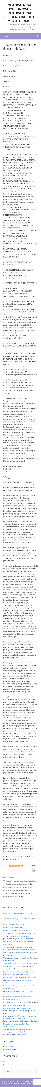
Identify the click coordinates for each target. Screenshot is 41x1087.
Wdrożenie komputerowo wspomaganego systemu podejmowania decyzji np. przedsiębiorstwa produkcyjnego (17, 1032)
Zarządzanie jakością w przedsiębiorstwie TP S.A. (20, 919)
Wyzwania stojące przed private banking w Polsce (20, 933)
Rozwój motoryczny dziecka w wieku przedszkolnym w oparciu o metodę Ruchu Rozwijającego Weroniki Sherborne (18, 887)
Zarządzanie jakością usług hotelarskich (17, 930)
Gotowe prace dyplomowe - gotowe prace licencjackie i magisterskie (21, 13)
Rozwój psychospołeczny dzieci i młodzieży (21, 881)
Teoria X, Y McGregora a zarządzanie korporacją (20, 963)
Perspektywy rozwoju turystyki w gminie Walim (19, 977)
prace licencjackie (9, 1064)
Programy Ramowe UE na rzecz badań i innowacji (20, 1002)
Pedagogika (10, 878)
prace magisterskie (9, 1049)
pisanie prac (7, 1061)
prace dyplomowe (9, 1046)
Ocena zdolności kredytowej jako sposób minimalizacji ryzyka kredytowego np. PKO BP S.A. (19, 1010)
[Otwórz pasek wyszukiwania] (38, 36)
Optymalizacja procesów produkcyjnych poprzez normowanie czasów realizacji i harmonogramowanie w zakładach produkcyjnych (20, 1018)
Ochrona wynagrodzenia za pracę (14, 1005)
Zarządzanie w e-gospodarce (13, 927)
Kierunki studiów (27, 1083)
